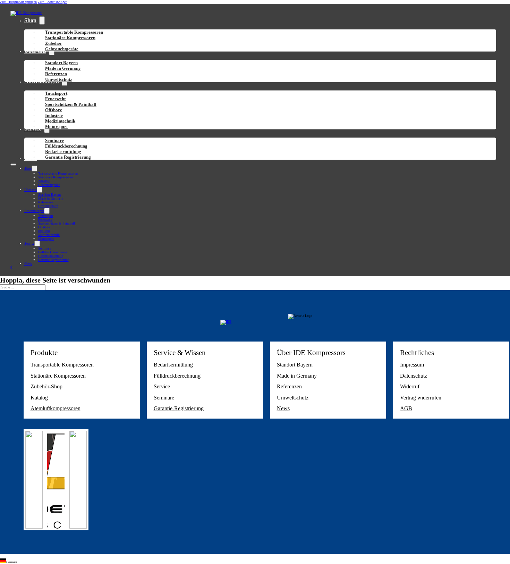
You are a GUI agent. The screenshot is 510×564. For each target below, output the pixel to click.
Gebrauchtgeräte (61, 48)
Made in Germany (50, 198)
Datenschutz (413, 376)
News (28, 264)
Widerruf (409, 386)
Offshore (44, 227)
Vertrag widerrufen (420, 398)
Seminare (44, 248)
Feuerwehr (45, 219)
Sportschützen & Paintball (70, 104)
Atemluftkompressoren (55, 408)
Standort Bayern (49, 194)
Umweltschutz (58, 79)
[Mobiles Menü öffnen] (13, 164)
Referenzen (45, 202)
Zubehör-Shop (46, 386)
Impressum (412, 365)
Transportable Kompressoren (58, 173)
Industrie (44, 231)
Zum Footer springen (52, 2)
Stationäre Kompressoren (70, 37)
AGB (406, 408)
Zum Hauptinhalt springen (18, 2)
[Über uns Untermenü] (39, 190)
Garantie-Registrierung (179, 408)
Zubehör (44, 181)
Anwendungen (34, 211)
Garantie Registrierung (68, 157)
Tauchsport (45, 216)
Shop (30, 20)
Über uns (30, 190)
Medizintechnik (49, 235)
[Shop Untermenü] (42, 20)
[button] (255, 561)
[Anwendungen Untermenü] (47, 211)
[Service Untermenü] (37, 243)
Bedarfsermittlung (50, 256)
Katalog (39, 398)
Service (29, 243)
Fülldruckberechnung (52, 252)
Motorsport (56, 126)
